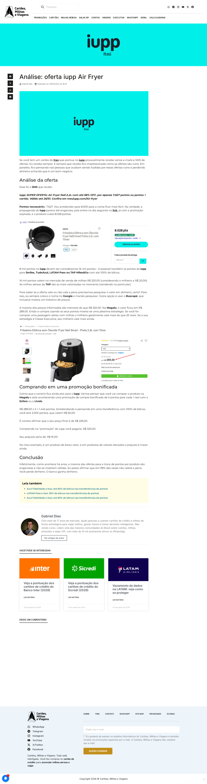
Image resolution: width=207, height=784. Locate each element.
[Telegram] (173, 7)
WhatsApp (132, 17)
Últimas (171, 714)
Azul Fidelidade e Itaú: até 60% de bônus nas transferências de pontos (67, 488)
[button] (10, 76)
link (115, 210)
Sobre (86, 714)
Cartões (53, 17)
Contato (109, 714)
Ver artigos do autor (54, 538)
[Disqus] (84, 662)
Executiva (118, 17)
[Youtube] (183, 7)
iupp (82, 160)
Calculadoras (157, 17)
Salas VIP (84, 17)
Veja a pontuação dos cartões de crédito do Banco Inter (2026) (39, 586)
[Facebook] (192, 7)
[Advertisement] (175, 93)
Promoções (40, 17)
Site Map (139, 714)
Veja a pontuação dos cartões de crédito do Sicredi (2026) (83, 586)
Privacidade (155, 714)
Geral (144, 17)
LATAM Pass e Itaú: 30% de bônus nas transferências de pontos (63, 493)
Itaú (56, 160)
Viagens (106, 17)
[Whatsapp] (168, 7)
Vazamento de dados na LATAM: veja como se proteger (128, 589)
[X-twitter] (187, 7)
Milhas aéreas (68, 17)
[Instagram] (178, 7)
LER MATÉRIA (29, 597)
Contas (95, 17)
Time (97, 714)
